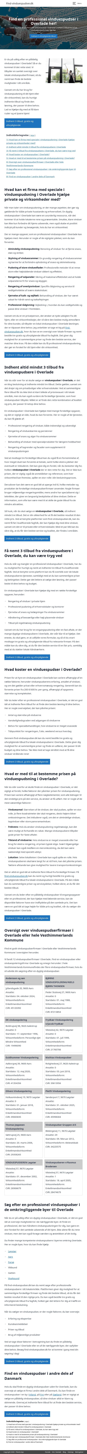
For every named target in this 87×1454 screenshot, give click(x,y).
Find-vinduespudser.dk (19, 3)
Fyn (42, 1394)
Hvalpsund (13, 1278)
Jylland (32, 1394)
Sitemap (71, 1452)
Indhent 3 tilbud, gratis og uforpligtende (19, 123)
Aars (10, 1256)
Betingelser (79, 1452)
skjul (32, 135)
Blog (64, 1452)
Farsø (11, 1262)
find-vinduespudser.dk (16, 875)
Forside (47, 1452)
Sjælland (57, 1394)
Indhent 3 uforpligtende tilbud (43, 36)
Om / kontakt (56, 1452)
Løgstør (12, 1251)
